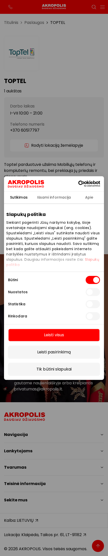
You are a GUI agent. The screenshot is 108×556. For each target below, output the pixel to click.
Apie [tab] (89, 197)
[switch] (93, 292)
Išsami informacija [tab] (54, 197)
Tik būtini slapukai (54, 369)
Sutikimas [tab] (19, 197)
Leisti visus (54, 335)
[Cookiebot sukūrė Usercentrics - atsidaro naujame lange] (85, 183)
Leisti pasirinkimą (54, 352)
